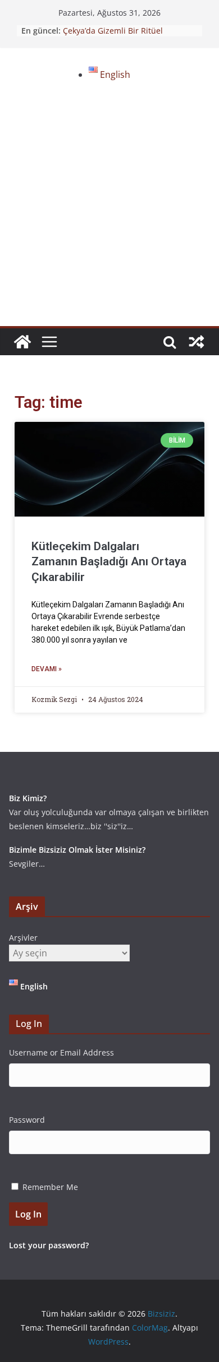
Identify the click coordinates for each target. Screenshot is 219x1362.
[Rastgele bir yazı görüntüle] (196, 341)
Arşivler (23, 937)
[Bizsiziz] (22, 341)
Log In (28, 1214)
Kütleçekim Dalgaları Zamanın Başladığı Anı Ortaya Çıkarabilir (108, 562)
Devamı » (46, 669)
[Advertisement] (109, 211)
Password (27, 1119)
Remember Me (50, 1187)
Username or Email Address (61, 1052)
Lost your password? (49, 1245)
